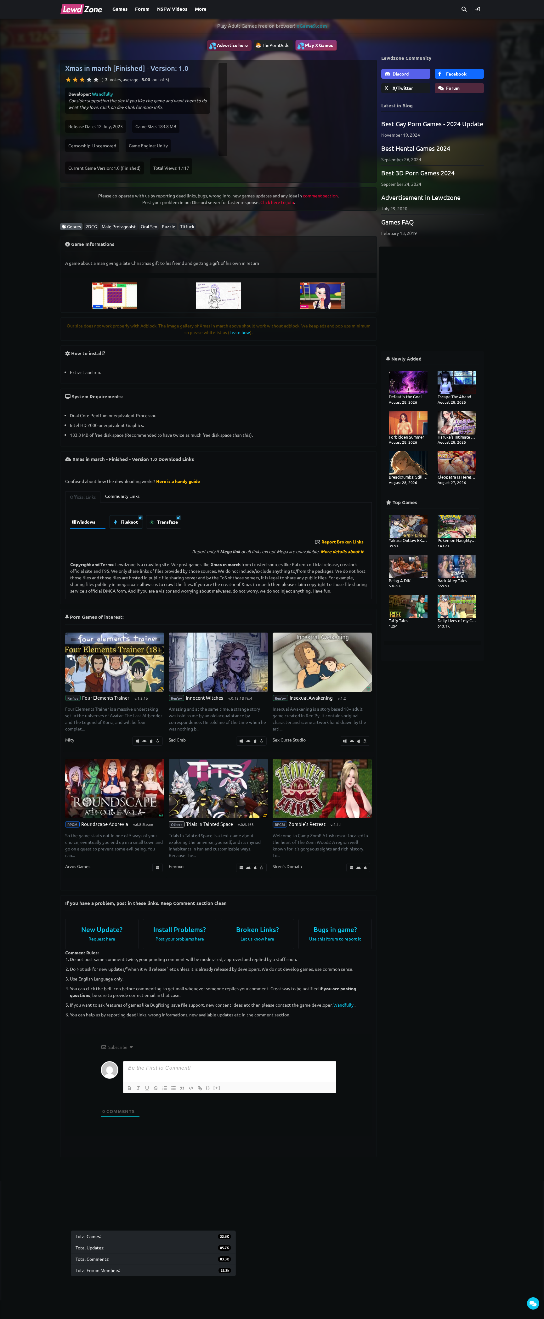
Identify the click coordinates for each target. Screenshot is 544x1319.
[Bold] (129, 1088)
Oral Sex (149, 226)
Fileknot (129, 522)
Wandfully (102, 94)
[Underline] (147, 1088)
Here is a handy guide (178, 481)
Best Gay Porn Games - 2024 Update (432, 124)
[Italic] (138, 1088)
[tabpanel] (218, 520)
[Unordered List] (173, 1088)
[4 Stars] (89, 80)
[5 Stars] (96, 80)
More (201, 9)
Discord (400, 74)
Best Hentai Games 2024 (415, 148)
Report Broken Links (342, 541)
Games (120, 9)
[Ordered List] (164, 1088)
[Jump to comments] (533, 1303)
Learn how (240, 332)
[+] (216, 1087)
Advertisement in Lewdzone (421, 197)
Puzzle (168, 226)
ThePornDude (276, 45)
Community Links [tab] (122, 496)
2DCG (91, 226)
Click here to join (277, 202)
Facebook (456, 74)
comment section (320, 195)
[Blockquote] (182, 1088)
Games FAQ (397, 222)
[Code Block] (191, 1088)
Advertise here (228, 46)
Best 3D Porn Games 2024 (418, 173)
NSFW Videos (172, 9)
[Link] (200, 1088)
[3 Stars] (82, 80)
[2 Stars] (75, 80)
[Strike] (155, 1088)
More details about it (342, 551)
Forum (142, 9)
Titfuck (187, 226)
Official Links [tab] (83, 497)
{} (208, 1087)
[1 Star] (68, 80)
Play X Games (315, 46)
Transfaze (167, 522)
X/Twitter (402, 88)
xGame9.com (312, 25)
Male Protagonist (119, 226)
